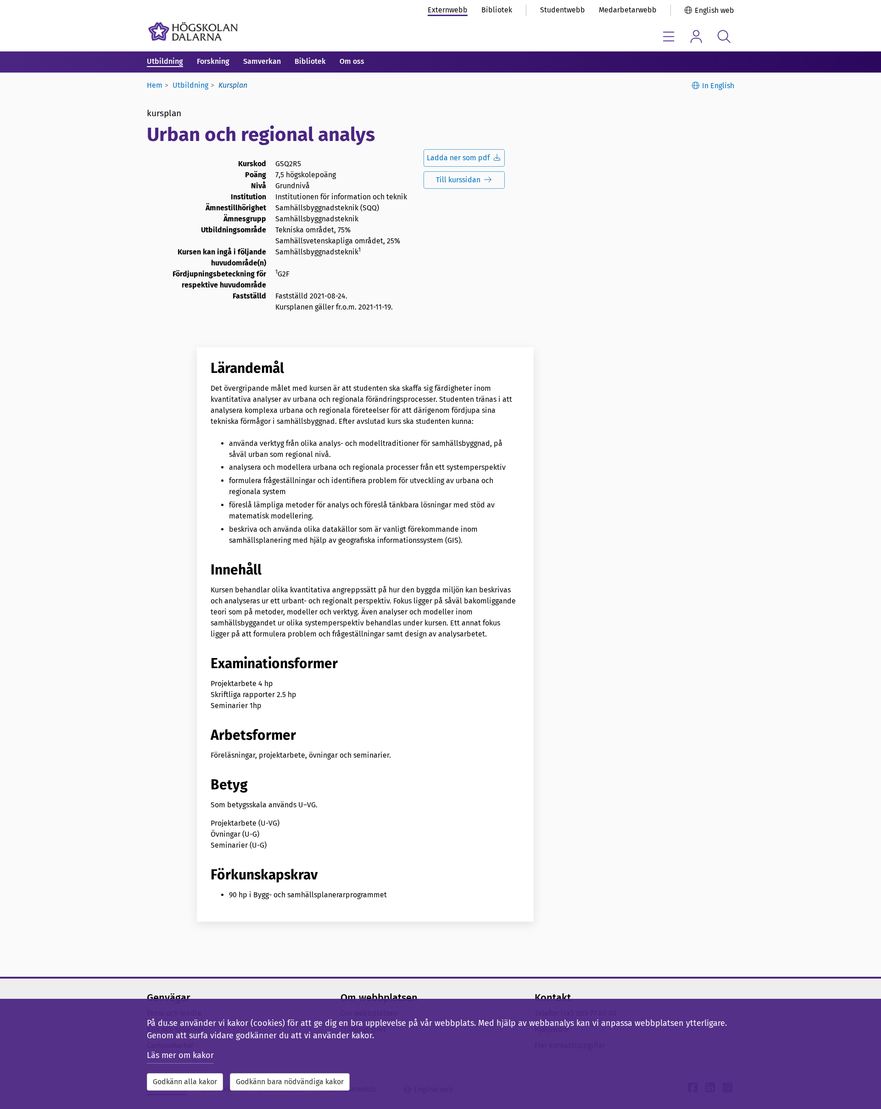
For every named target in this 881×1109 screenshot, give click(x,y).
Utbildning (165, 61)
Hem (154, 85)
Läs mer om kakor (180, 1055)
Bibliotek (496, 10)
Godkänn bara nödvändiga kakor (290, 1081)
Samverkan (262, 61)
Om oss (352, 61)
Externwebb (448, 10)
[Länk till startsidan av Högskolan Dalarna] (193, 31)
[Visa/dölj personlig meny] (696, 36)
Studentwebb (562, 10)
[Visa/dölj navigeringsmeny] (668, 36)
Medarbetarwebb (628, 10)
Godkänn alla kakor (185, 1081)
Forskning (213, 61)
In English (718, 85)
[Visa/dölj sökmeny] (724, 36)
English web (714, 10)
